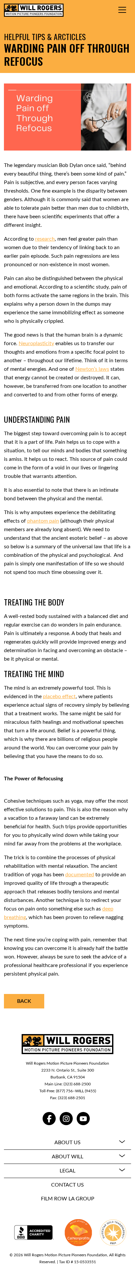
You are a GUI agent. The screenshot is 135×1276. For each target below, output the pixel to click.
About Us (67, 1142)
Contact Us (67, 1185)
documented (79, 874)
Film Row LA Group (67, 1198)
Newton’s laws (92, 369)
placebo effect (59, 696)
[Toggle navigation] (122, 9)
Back (24, 1001)
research (45, 239)
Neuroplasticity (36, 343)
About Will (67, 1156)
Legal (67, 1170)
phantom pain (43, 521)
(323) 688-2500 (77, 1084)
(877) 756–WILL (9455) (76, 1091)
